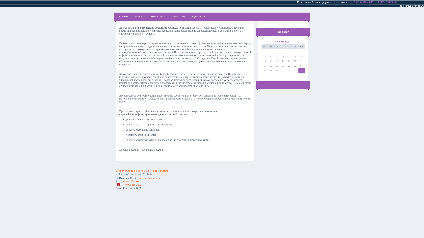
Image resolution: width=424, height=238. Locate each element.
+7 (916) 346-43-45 (363, 2)
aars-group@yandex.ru (149, 178)
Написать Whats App (131, 181)
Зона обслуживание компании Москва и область (142, 170)
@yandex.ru (418, 5)
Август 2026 (283, 41)
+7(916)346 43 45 (133, 185)
